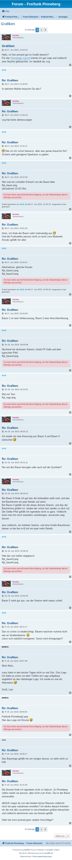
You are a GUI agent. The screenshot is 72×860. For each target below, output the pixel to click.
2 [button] (41, 30)
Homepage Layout (20, 58)
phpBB (26, 850)
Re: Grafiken (10, 80)
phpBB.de (48, 853)
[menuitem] (5, 11)
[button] (45, 30)
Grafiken (8, 24)
